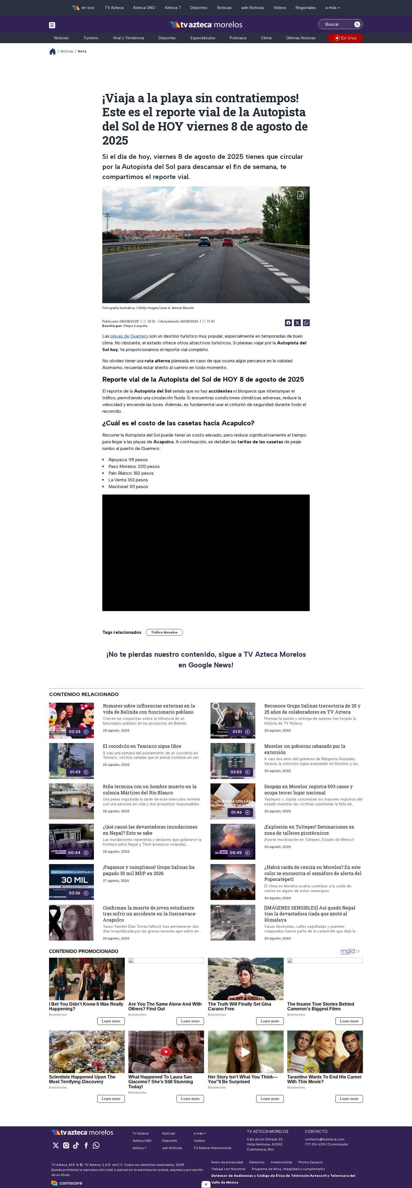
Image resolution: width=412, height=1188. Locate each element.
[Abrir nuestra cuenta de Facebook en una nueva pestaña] (86, 1145)
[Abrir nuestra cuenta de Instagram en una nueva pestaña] (66, 1145)
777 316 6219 (315, 1144)
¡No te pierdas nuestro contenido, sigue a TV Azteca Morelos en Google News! (206, 659)
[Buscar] (357, 24)
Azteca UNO (144, 7)
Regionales (306, 7)
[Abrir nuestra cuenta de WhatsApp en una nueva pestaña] (96, 1145)
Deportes (198, 7)
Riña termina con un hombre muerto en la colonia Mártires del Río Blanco (149, 789)
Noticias (224, 7)
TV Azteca (114, 7)
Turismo (91, 38)
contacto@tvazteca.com (324, 1139)
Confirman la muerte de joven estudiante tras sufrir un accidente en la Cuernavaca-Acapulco (150, 914)
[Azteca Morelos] (206, 24)
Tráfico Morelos (164, 632)
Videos (280, 7)
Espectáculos (203, 38)
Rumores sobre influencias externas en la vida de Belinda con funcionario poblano (149, 709)
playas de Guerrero (129, 336)
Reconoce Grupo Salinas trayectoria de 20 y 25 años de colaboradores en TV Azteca (312, 709)
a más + (332, 7)
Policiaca (238, 38)
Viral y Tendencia (128, 38)
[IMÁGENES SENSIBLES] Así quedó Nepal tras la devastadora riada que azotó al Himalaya (309, 914)
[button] (206, 1184)
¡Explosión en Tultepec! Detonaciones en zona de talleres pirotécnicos (309, 830)
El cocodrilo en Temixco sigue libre (142, 746)
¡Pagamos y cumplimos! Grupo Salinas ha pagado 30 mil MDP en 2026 (149, 870)
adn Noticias (252, 7)
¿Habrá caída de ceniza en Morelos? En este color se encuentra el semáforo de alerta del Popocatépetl (313, 873)
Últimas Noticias (301, 38)
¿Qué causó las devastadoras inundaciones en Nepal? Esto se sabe (150, 830)
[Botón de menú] (52, 25)
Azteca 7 (173, 7)
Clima (266, 38)
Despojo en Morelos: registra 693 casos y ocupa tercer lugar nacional (308, 789)
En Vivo (349, 38)
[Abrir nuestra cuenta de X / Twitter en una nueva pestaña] (55, 1145)
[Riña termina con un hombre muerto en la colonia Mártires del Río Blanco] (71, 801)
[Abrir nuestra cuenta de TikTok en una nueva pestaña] (76, 1145)
